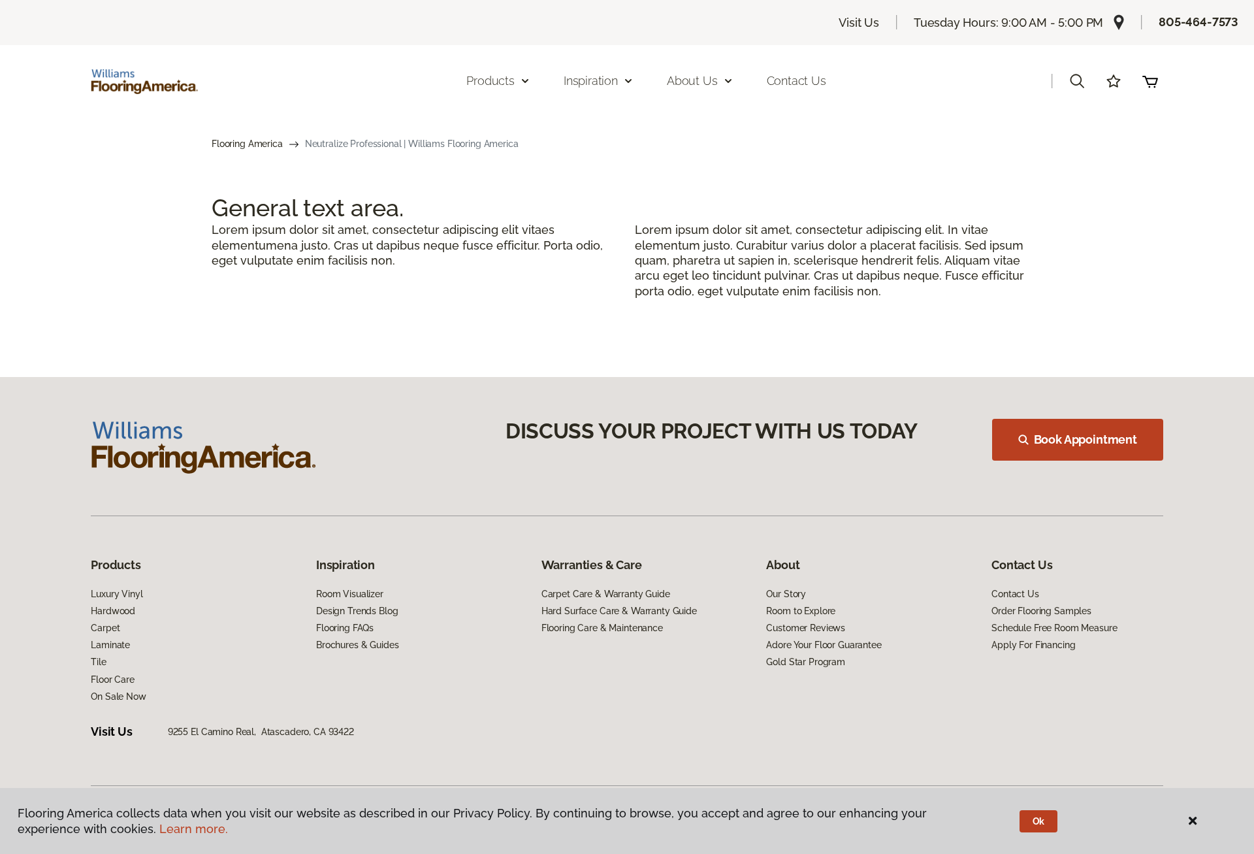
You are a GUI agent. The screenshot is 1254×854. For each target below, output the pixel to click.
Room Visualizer (349, 594)
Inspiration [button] (591, 81)
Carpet (105, 628)
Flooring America (247, 144)
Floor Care (113, 679)
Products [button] (490, 81)
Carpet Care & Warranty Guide (605, 594)
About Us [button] (692, 81)
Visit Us (859, 22)
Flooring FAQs (345, 628)
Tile (98, 662)
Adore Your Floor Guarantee (823, 645)
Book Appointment (1085, 439)
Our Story (786, 594)
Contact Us (796, 81)
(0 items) (1150, 81)
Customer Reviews (805, 628)
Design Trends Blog (357, 611)
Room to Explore (800, 611)
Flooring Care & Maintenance (602, 628)
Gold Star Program (805, 662)
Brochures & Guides (357, 645)
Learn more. (193, 829)
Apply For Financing (1033, 645)
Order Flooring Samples (1041, 611)
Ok (1039, 821)
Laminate (110, 645)
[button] (1077, 81)
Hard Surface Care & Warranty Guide (619, 611)
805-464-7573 (1198, 22)
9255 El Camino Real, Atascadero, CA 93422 (261, 732)
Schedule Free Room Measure (1054, 628)
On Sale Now (118, 696)
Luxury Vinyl (116, 594)
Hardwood (113, 611)
